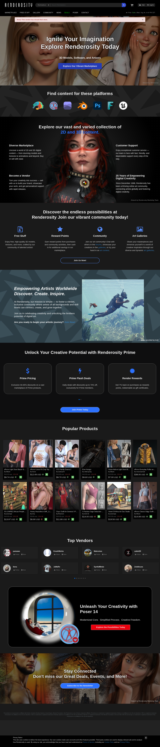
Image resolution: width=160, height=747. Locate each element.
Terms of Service (88, 742)
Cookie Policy (109, 742)
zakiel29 (137, 551)
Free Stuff (25, 12)
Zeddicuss (138, 567)
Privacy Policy (124, 742)
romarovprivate (140, 472)
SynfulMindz (99, 567)
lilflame (8, 472)
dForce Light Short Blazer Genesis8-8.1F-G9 (20, 469)
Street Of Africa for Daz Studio (119, 511)
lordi (156, 340)
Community (48, 12)
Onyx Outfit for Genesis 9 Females (68, 511)
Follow (17, 554)
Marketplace (11, 12)
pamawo (16, 551)
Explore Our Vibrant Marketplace (80, 66)
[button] (79, 399)
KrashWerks (58, 551)
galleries (102, 247)
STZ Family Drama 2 (63, 469)
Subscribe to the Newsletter (80, 686)
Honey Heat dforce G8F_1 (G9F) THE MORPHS (47, 511)
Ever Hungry (86, 469)
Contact (85, 12)
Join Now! (69, 322)
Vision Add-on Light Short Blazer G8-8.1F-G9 (124, 469)
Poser (75, 12)
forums (99, 245)
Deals (66, 12)
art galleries (149, 250)
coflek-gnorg (88, 472)
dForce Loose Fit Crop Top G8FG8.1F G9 (45, 469)
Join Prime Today (80, 410)
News (58, 12)
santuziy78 (61, 472)
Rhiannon (61, 514)
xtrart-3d (86, 514)
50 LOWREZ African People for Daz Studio (19, 511)
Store (24, 554)
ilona (15, 567)
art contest (104, 250)
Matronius (98, 551)
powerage (9, 514)
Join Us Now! (80, 260)
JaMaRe (56, 567)
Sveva (34, 472)
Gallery (36, 12)
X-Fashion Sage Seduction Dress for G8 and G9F (100, 511)
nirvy (33, 514)
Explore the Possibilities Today (110, 627)
